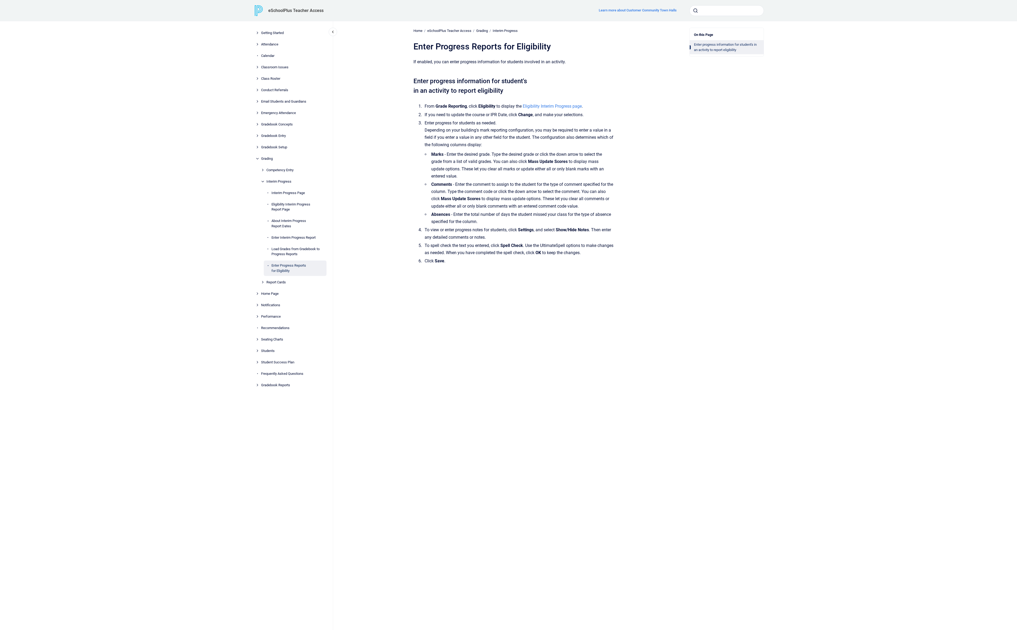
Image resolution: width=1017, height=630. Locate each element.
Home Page (270, 294)
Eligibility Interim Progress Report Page (290, 207)
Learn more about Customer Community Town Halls (638, 10)
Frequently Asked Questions (282, 374)
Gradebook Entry (273, 136)
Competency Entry (280, 170)
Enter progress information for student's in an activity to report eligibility (725, 47)
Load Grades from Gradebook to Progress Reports (295, 251)
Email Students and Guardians (283, 101)
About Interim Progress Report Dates (288, 223)
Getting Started (272, 33)
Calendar (267, 56)
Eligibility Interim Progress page (552, 106)
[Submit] (695, 10)
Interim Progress (278, 181)
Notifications (270, 305)
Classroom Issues (274, 67)
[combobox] (727, 11)
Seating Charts (272, 339)
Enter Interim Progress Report (293, 238)
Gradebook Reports (275, 385)
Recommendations (275, 328)
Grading (267, 159)
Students (268, 351)
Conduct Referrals (274, 90)
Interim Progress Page (288, 193)
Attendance (269, 44)
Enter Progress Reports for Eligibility (288, 268)
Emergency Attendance (278, 113)
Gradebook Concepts (277, 124)
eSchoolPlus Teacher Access (296, 10)
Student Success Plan (277, 362)
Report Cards (276, 282)
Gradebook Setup (274, 147)
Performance (271, 316)
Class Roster (270, 79)
